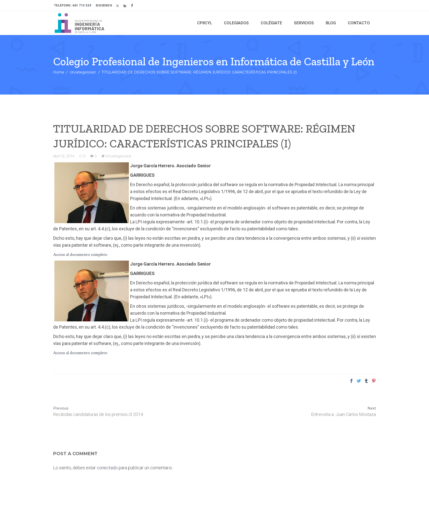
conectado (107, 467)
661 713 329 (81, 5)
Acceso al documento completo (80, 254)
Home (58, 72)
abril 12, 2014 (63, 156)
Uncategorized (82, 72)
